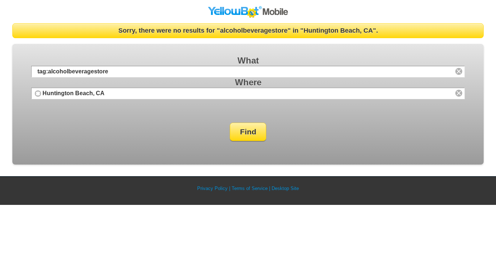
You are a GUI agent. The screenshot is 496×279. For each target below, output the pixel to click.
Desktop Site (285, 188)
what (248, 60)
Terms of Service (250, 188)
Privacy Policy (212, 188)
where (248, 82)
